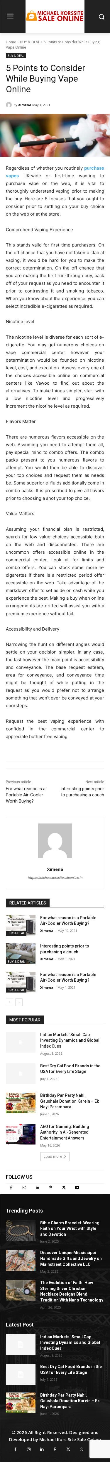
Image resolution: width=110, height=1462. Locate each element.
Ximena (24, 104)
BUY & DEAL (30, 41)
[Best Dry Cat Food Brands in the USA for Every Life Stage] (20, 1073)
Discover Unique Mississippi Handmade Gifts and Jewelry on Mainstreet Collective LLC (71, 1258)
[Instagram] (24, 1187)
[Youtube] (77, 1187)
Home (11, 41)
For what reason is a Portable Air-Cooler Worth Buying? (25, 795)
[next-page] (19, 1002)
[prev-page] (9, 1002)
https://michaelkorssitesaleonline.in (55, 878)
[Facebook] (11, 1187)
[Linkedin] (37, 1187)
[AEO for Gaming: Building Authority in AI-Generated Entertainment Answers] (20, 1134)
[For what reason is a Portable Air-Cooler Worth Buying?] (20, 925)
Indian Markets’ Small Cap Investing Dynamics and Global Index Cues (69, 1040)
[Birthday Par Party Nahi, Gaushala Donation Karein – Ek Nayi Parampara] (20, 1103)
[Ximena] (9, 105)
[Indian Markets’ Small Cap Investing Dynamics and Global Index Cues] (20, 1042)
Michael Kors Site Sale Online (70, 1439)
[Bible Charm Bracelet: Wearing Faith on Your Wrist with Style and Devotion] (20, 1230)
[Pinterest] (50, 1187)
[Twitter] (64, 1187)
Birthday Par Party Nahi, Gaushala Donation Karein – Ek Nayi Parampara (69, 1101)
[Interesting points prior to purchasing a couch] (20, 953)
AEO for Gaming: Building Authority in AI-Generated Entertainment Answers (64, 1132)
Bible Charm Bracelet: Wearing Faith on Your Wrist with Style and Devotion (69, 1228)
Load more (53, 1156)
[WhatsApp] (81, 1449)
